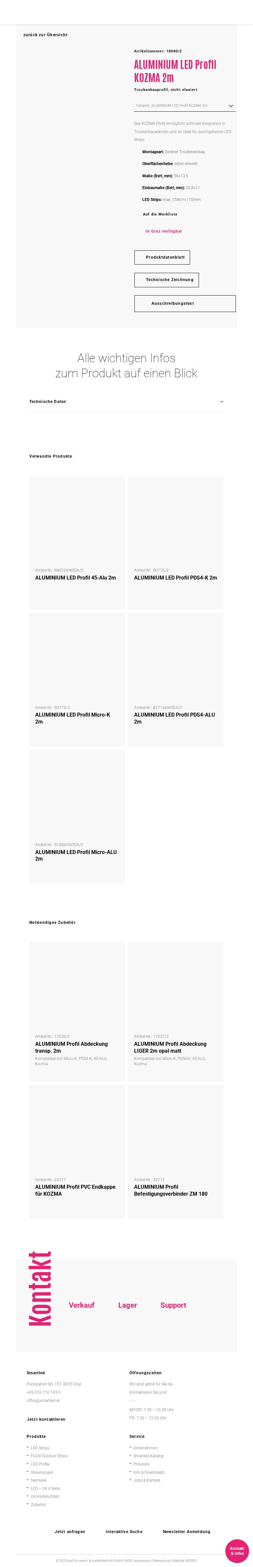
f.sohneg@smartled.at (81, 1350)
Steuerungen (42, 1472)
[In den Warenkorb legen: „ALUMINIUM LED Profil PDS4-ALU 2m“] (214, 623)
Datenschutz (161, 1560)
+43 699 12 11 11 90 (173, 1342)
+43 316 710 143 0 (173, 1334)
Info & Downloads (148, 1472)
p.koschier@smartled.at (128, 1342)
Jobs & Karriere (146, 1480)
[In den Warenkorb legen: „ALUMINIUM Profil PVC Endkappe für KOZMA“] (115, 1095)
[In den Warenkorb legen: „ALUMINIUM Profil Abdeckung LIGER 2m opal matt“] (214, 952)
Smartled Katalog (148, 1456)
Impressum (141, 1560)
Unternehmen (145, 1448)
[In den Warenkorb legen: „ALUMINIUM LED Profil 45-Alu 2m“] (115, 485)
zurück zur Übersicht (45, 35)
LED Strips (40, 1448)
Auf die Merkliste (160, 214)
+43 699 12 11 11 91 (81, 1342)
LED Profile (40, 1464)
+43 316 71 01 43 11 (127, 1334)
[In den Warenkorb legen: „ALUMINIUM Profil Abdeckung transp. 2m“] (115, 952)
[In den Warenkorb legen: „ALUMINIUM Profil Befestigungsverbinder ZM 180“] (214, 1095)
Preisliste (141, 1464)
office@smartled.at (43, 1400)
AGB (128, 1560)
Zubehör (38, 1504)
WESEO (191, 1560)
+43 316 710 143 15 (82, 1334)
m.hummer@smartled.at (174, 1350)
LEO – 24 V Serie (45, 1488)
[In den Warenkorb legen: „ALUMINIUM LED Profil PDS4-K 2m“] (214, 485)
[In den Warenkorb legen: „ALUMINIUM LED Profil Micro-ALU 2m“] (115, 760)
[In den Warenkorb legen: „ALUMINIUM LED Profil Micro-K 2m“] (115, 623)
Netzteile (38, 1480)
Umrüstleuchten (45, 1496)
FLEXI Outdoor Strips (49, 1456)
